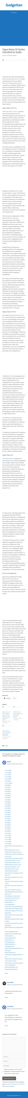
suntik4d (8, 781)
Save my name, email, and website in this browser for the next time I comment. (14, 1071)
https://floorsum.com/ (12, 850)
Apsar (9, 761)
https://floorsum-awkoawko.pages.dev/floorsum (14, 954)
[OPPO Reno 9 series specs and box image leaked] (18, 708)
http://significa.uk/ (11, 900)
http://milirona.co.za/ (11, 869)
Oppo (6, 745)
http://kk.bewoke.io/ (11, 871)
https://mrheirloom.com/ (13, 852)
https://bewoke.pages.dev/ (14, 908)
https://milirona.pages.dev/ (14, 906)
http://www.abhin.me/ (12, 867)
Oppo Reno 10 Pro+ (11, 111)
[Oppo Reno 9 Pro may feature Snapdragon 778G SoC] (7, 727)
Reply (6, 973)
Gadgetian (14, 5)
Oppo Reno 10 (15, 79)
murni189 (8, 770)
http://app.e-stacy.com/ (12, 896)
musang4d (8, 783)
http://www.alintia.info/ (12, 898)
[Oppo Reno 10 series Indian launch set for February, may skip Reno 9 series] (7, 708)
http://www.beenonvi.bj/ (13, 890)
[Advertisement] (14, 29)
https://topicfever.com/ (12, 862)
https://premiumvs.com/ (13, 864)
